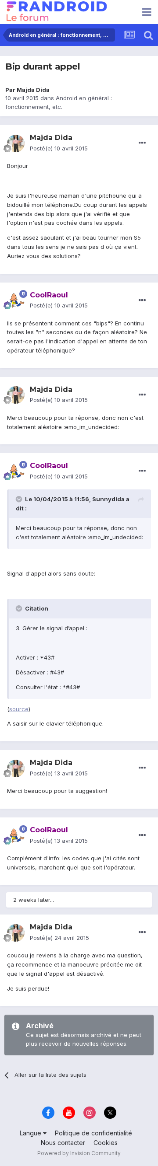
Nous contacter (63, 1142)
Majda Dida (33, 89)
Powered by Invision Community (79, 1153)
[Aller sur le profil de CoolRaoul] (16, 300)
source (19, 708)
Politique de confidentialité (93, 1133)
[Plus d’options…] (142, 143)
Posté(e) (59, 148)
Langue (31, 1133)
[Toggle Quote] (20, 499)
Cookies (105, 1142)
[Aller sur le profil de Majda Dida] (16, 143)
